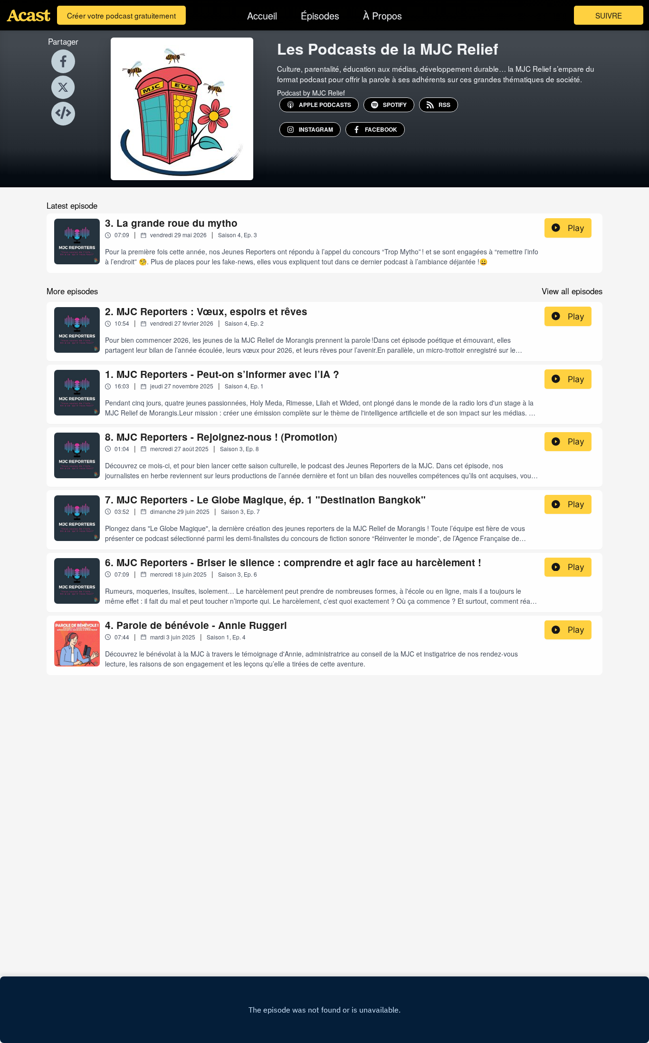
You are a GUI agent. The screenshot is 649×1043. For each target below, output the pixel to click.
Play (576, 228)
